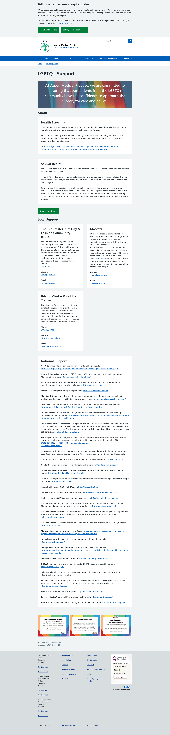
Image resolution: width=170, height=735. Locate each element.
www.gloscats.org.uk (99, 275)
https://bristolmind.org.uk (52, 338)
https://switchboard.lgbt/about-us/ (92, 591)
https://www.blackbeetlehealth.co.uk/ (109, 399)
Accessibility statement (70, 725)
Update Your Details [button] (48, 211)
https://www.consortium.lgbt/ (105, 506)
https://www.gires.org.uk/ (62, 481)
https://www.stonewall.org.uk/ (54, 586)
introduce (97, 258)
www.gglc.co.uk (48, 275)
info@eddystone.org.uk (51, 446)
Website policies (92, 725)
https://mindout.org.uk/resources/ (93, 558)
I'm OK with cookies (48, 30)
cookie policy (66, 23)
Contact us (128, 58)
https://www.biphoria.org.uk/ (95, 391)
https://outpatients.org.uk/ (52, 567)
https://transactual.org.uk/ (113, 602)
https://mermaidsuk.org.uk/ (53, 542)
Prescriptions (59, 58)
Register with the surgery (109, 58)
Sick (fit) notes (92, 660)
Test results (90, 665)
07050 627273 (47, 266)
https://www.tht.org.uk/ (102, 597)
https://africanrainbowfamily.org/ (76, 377)
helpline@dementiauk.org (67, 432)
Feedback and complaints (96, 670)
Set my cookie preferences (74, 30)
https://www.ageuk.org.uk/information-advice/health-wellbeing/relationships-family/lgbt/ (80, 369)
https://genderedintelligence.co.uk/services (66, 473)
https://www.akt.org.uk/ (93, 385)
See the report (119, 677)
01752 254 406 (47, 443)
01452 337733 (43, 672)
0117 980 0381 (47, 330)
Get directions (43, 667)
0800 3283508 (61, 443)
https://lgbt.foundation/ (51, 525)
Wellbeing (90, 674)
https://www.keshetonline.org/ (104, 498)
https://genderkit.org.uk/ (106, 465)
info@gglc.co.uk (48, 283)
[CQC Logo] (119, 660)
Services (72, 58)
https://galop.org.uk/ (115, 459)
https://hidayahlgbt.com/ (88, 487)
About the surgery (87, 58)
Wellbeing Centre (52, 64)
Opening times (92, 655)
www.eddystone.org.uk (79, 443)
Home (40, 64)
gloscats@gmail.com (98, 283)
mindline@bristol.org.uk (51, 346)
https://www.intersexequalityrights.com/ (101, 492)
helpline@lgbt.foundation (52, 517)
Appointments (43, 58)
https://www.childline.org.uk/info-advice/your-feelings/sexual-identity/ (71, 407)
